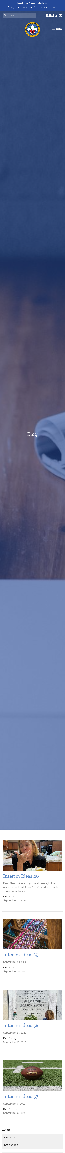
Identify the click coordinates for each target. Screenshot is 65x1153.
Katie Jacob (11, 1144)
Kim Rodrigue (12, 1137)
